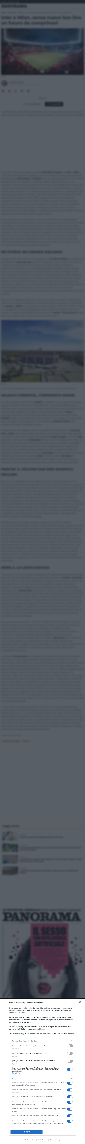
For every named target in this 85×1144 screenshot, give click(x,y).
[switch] (70, 1045)
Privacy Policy (55, 1140)
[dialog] (42, 1071)
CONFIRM (26, 1132)
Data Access (42, 1140)
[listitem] (42, 1041)
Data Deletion (30, 1140)
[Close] (81, 1003)
